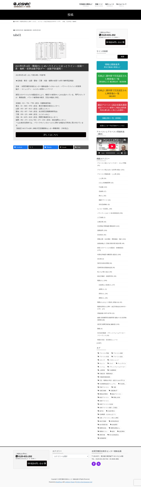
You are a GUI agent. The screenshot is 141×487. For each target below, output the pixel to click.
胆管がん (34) (103, 293)
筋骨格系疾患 (115, 421)
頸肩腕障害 (103, 438)
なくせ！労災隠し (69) (104, 209)
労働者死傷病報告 (105, 377)
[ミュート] (122, 153)
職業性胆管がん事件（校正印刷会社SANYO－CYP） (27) (112, 308)
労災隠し (122, 384)
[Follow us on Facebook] (94, 464)
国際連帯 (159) (102, 230)
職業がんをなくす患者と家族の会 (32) (109, 302)
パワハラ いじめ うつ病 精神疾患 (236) (110, 213)
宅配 (114, 387)
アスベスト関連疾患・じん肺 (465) (108, 174)
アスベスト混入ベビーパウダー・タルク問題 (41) (111, 164)
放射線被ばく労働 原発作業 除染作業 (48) (110, 243)
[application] (112, 146)
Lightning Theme (70, 482)
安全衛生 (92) (101, 235)
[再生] (99, 153)
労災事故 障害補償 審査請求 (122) (108, 226)
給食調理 (114, 424)
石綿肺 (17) (102, 191)
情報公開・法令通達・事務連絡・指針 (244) (111, 239)
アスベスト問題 (104, 353)
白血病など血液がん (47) (107, 285)
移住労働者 (103, 421)
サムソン (102, 363)
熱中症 (102, 411)
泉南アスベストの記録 (106, 404)
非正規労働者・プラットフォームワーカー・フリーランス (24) (111, 334)
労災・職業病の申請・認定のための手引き (112, 380)
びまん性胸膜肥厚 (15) (106, 183)
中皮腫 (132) (103, 187)
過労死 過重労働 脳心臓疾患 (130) (108, 324)
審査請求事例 (104, 394)
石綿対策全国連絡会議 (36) (106, 267)
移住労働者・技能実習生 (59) (106, 276)
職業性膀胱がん (115, 428)
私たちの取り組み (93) (104, 272)
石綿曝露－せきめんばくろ (108, 414)
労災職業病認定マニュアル (108, 384)
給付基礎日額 (104, 424)
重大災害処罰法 (114, 435)
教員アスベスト (104, 397)
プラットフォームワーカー (117, 367)
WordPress (59, 482)
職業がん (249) (102, 280)
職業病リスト (104, 431)
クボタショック (114, 360)
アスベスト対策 (104, 356)
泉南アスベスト (104, 401)
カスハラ (102, 360)
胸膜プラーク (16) (105, 200)
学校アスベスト (104, 387)
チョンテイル (122, 363)
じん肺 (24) (102, 178)
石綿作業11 (111, 411)
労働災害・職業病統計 (106, 373)
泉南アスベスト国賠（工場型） (109, 407)
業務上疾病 (116, 397)
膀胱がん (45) (103, 298)
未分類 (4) (100, 259)
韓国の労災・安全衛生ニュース (107, 340)
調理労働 (102, 435)
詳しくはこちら (51, 135)
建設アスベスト (116, 394)
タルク (111, 363)
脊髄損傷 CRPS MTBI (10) (105, 313)
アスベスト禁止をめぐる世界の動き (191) (110, 170)
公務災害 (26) (101, 222)
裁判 (113, 431)
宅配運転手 (114, 390)
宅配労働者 (103, 390)
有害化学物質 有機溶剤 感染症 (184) (109, 254)
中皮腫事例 (112, 370)
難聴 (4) (99, 328)
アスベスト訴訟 (118, 356)
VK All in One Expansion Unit (84, 482)
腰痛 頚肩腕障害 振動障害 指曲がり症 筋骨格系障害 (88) (111, 319)
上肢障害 (102, 370)
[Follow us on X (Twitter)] (99, 464)
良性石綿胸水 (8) (104, 204)
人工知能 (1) (101, 217)
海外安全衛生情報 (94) (104, 263)
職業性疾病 (103, 428)
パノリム (102, 367)
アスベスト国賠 (118, 353)
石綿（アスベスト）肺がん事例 (109, 418)
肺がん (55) (102, 196)
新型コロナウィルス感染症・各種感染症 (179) (110, 249)
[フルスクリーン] (125, 153)
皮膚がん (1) (103, 289)
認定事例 (121, 431)
